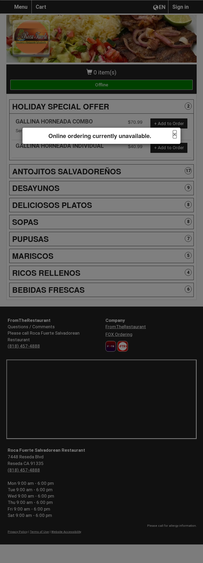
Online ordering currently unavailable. (99, 136)
